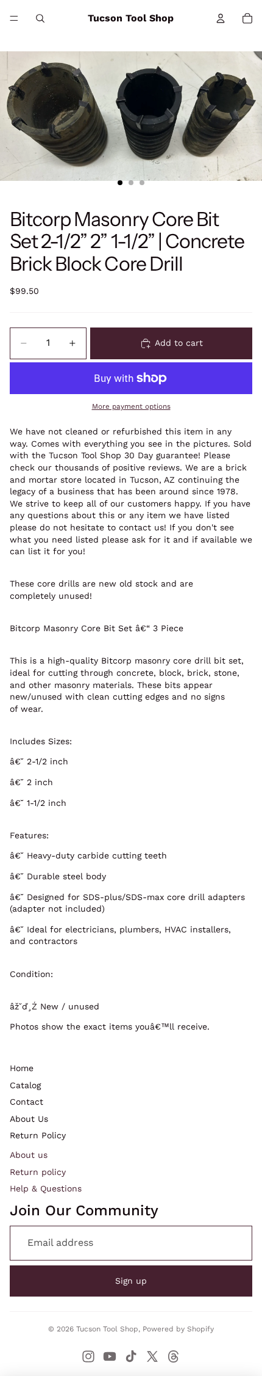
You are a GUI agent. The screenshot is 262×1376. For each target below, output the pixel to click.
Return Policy (38, 1135)
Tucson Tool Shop (107, 1329)
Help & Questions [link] (46, 1188)
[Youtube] (109, 1356)
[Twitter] (152, 1356)
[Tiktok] (131, 1356)
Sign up (131, 1281)
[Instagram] (88, 1356)
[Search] (40, 18)
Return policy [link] (38, 1172)
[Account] (220, 18)
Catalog (25, 1085)
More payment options (131, 406)
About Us (29, 1119)
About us (29, 1155)
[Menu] (14, 18)
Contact (26, 1102)
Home (22, 1068)
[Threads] (173, 1356)
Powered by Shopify (178, 1329)
